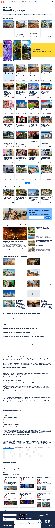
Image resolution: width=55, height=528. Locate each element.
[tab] (8, 447)
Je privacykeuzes (28, 518)
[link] (9, 29)
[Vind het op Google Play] (22, 515)
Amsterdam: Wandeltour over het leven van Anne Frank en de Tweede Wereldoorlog (16, 422)
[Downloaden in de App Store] (22, 518)
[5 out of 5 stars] (11, 479)
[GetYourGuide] (2, 1)
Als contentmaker (47, 515)
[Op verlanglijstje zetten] (13, 21)
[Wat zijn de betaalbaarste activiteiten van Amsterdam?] (51, 348)
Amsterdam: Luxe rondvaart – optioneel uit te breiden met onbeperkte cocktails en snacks (10, 478)
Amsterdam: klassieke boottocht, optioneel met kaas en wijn (44, 478)
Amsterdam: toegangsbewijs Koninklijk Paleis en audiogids (12, 426)
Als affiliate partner (47, 517)
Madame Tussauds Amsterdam (8, 322)
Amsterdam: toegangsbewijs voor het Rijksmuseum (11, 424)
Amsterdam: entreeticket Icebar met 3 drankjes (27, 477)
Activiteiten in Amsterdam (21, 510)
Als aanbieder (46, 514)
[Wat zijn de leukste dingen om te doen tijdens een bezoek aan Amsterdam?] (51, 328)
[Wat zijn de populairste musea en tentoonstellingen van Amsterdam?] (51, 352)
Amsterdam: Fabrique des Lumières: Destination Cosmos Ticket (25, 494)
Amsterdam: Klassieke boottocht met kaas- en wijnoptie (12, 419)
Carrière (39, 516)
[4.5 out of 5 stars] (5, 474)
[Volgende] (52, 29)
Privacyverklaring (7, 221)
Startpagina (5, 510)
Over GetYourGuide (41, 515)
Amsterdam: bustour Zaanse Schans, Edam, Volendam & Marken (43, 494)
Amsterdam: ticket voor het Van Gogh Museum (11, 417)
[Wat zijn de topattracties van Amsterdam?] (51, 316)
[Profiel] (52, 1)
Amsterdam (15, 363)
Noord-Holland (14, 510)
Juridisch (27, 515)
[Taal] (49, 1)
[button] (9, 29)
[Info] (8, 63)
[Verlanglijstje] (45, 1)
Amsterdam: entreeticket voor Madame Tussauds (9, 494)
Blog (39, 518)
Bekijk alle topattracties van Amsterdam (9, 324)
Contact (27, 514)
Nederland (9, 510)
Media (39, 519)
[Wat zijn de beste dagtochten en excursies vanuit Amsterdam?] (51, 332)
